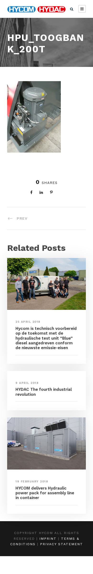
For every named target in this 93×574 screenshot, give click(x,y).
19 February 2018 (32, 481)
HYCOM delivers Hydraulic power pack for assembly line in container (45, 493)
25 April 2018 (28, 321)
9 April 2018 (27, 383)
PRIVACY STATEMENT (61, 544)
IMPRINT (48, 538)
